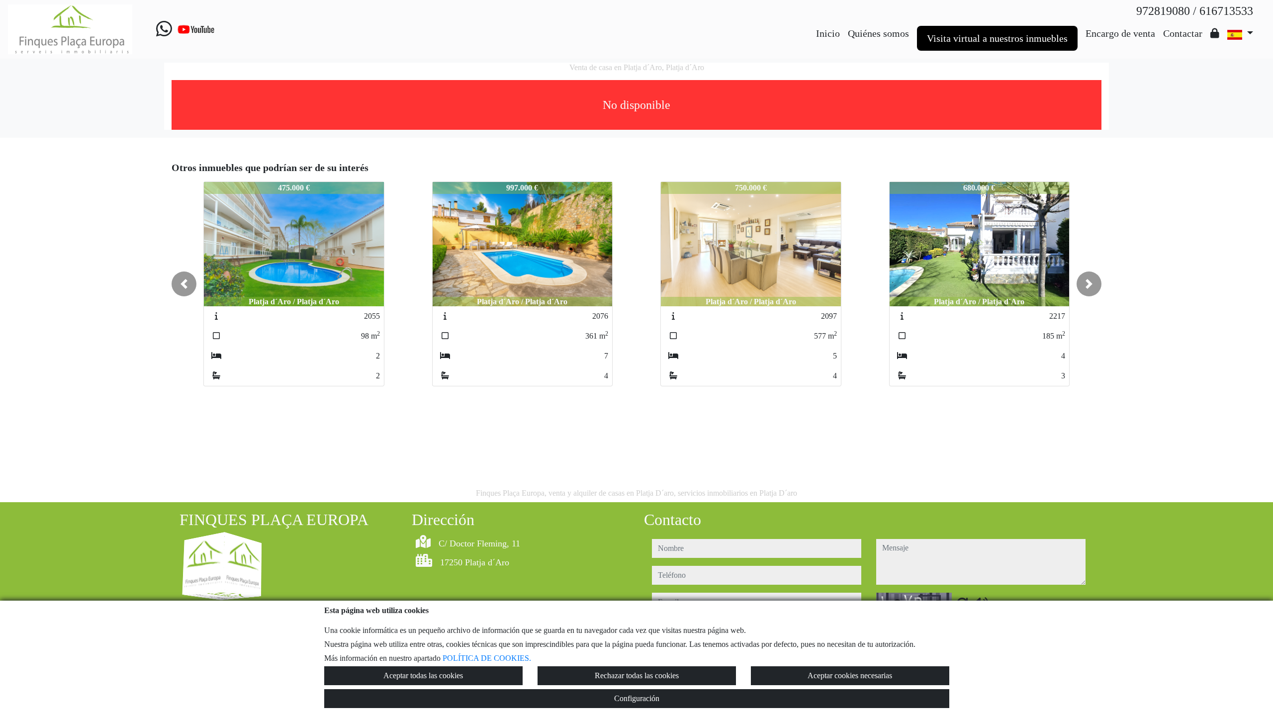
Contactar (1182, 33)
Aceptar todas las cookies (423, 675)
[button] (184, 283)
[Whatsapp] (164, 29)
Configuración (636, 698)
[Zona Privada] (1214, 33)
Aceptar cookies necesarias (850, 675)
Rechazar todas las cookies (637, 675)
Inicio (828, 33)
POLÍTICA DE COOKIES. (487, 658)
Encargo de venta (1120, 33)
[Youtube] (196, 29)
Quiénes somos (878, 33)
